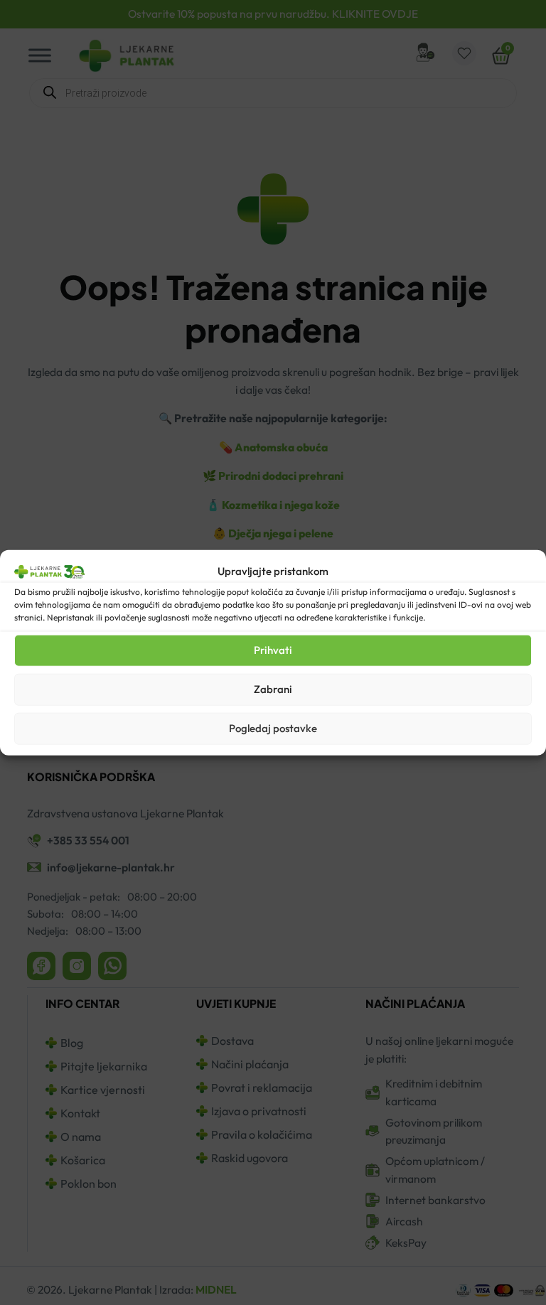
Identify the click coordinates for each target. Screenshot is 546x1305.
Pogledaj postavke (273, 728)
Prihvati (273, 650)
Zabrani (273, 689)
